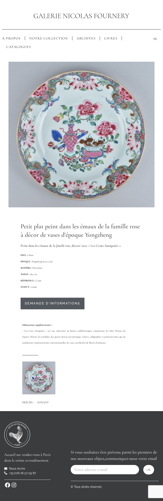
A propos (11, 38)
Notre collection (48, 38)
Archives (86, 38)
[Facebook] (7, 485)
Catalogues (18, 47)
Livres (110, 38)
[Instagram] (14, 485)
